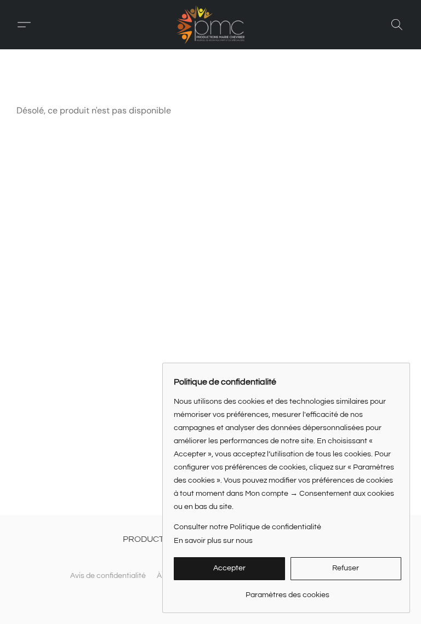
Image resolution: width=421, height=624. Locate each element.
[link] (287, 591)
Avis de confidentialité (108, 576)
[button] (210, 24)
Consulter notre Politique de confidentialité (247, 527)
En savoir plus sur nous (213, 541)
